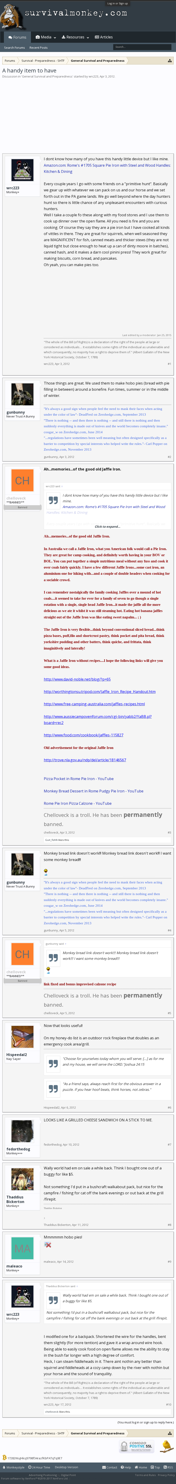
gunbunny (15, 412)
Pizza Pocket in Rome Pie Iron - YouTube (79, 778)
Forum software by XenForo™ (34, 1478)
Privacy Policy (166, 1475)
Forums (19, 37)
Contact (111, 1467)
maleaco (14, 1266)
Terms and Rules (145, 1475)
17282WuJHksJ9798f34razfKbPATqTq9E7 (34, 1458)
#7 (169, 1145)
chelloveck (51, 832)
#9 (169, 1262)
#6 (169, 1108)
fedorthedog (18, 1149)
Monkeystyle (15, 1467)
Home (142, 1467)
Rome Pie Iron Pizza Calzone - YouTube (78, 803)
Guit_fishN (51, 840)
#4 (169, 930)
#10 (168, 1404)
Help (127, 1467)
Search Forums (14, 47)
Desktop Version (66, 1467)
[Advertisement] (88, 113)
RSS (170, 1467)
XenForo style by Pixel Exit (87, 1478)
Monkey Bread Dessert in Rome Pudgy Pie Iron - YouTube (93, 791)
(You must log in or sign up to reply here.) (146, 1422)
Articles (106, 37)
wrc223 (93, 76)
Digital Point (68, 1475)
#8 (169, 1225)
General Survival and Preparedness (47, 76)
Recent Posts (39, 47)
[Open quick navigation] (170, 60)
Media (46, 37)
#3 (169, 832)
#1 (169, 364)
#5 (169, 1013)
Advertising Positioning (43, 1475)
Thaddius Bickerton (15, 1199)
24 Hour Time (40, 1467)
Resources (75, 37)
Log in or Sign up (117, 3)
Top (157, 1467)
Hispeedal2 (16, 1054)
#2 (169, 457)
